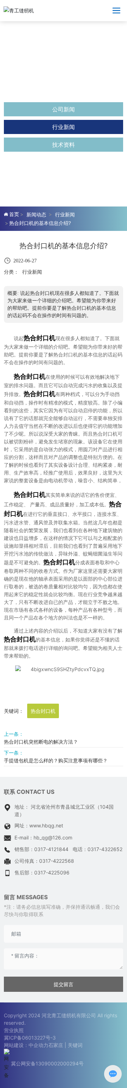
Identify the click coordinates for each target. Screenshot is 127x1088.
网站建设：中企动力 (26, 1045)
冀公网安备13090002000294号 (47, 1063)
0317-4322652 (104, 849)
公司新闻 (63, 109)
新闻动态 (36, 214)
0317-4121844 (51, 849)
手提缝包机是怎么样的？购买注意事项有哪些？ (56, 760)
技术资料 (63, 144)
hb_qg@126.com (53, 837)
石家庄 (55, 1045)
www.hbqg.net (46, 825)
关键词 (75, 1045)
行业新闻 (63, 126)
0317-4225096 (51, 872)
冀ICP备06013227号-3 (30, 1038)
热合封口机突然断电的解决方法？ (41, 742)
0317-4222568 (56, 861)
